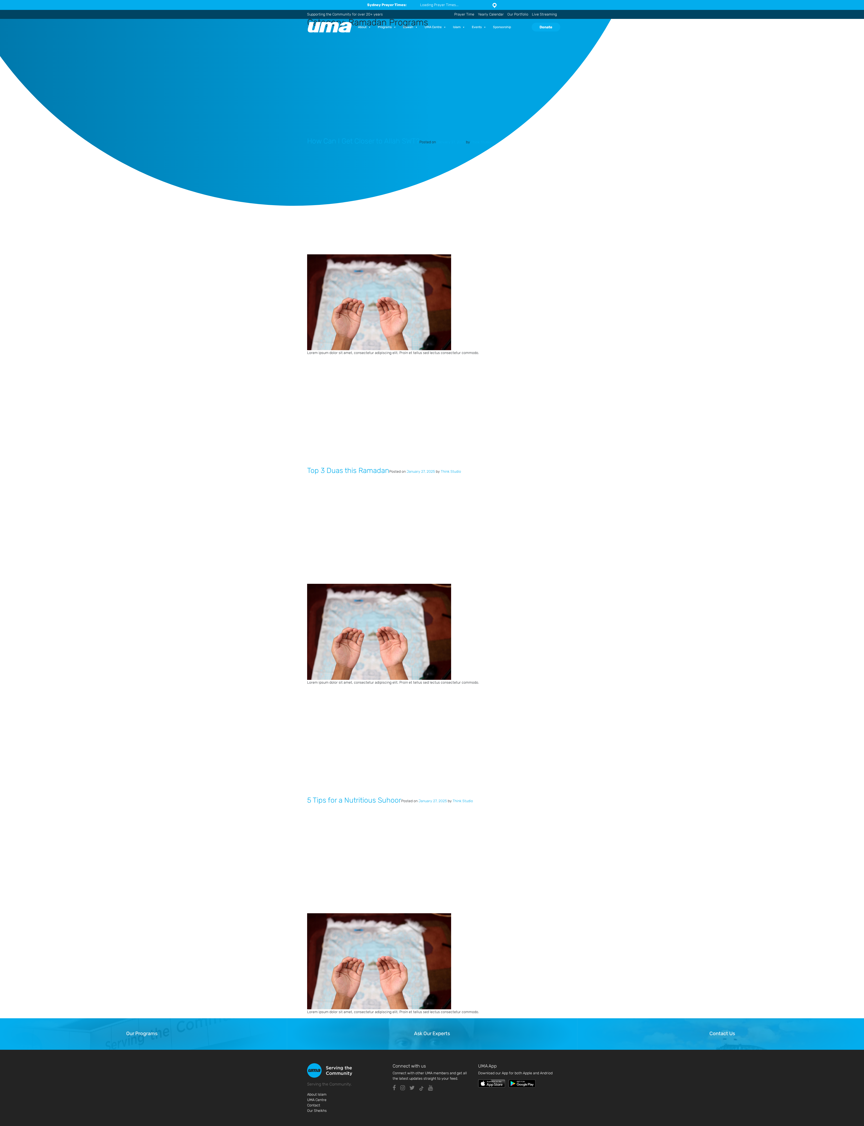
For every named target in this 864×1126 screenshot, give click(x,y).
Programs (385, 27)
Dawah (408, 27)
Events (477, 27)
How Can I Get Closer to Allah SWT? (363, 141)
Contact (313, 1105)
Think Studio (481, 142)
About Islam (316, 1094)
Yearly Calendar (491, 14)
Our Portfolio (517, 14)
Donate (546, 27)
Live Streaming (544, 14)
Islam (457, 27)
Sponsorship (502, 27)
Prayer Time (464, 14)
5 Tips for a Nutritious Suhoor (354, 800)
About (362, 27)
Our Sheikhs (317, 1110)
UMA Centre (433, 27)
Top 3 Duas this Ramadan (348, 470)
